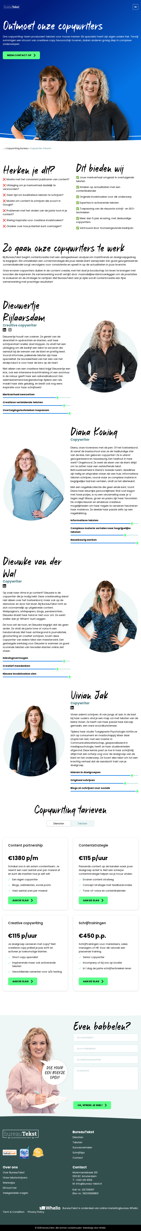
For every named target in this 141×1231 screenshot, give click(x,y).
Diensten (78, 1137)
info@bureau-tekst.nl (89, 1183)
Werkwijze (9, 1182)
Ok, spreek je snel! (90, 1105)
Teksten (77, 1142)
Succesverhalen (82, 1147)
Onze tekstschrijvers (15, 1177)
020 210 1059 (84, 1180)
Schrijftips (79, 1152)
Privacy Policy (36, 1212)
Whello (102, 1227)
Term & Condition (13, 1212)
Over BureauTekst (14, 1172)
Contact (78, 1157)
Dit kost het (10, 1188)
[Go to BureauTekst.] (3, 148)
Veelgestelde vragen (15, 1193)
